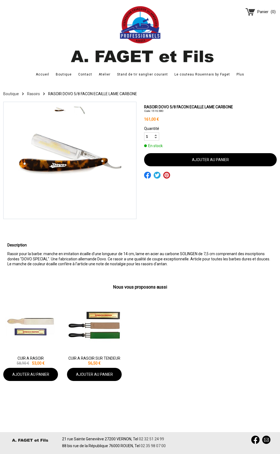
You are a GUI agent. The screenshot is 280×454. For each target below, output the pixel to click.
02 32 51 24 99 (151, 439)
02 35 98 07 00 (153, 446)
